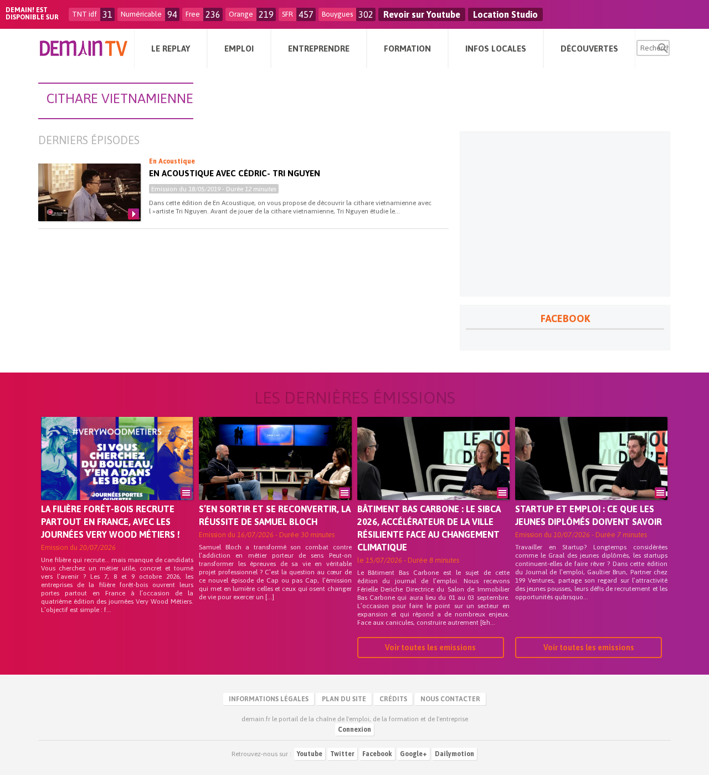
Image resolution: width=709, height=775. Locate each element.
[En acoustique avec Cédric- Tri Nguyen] (89, 192)
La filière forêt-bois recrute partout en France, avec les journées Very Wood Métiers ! (110, 521)
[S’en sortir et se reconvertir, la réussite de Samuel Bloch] (275, 474)
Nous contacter (450, 699)
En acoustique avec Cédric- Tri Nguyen (234, 173)
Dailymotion (454, 754)
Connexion (354, 729)
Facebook (377, 754)
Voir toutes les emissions (430, 647)
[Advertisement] (565, 214)
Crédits (393, 699)
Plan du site (344, 699)
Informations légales (269, 699)
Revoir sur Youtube (421, 14)
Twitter (342, 754)
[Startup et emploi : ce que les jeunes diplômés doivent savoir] (591, 474)
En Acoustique (172, 161)
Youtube (309, 754)
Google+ (413, 754)
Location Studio (505, 14)
